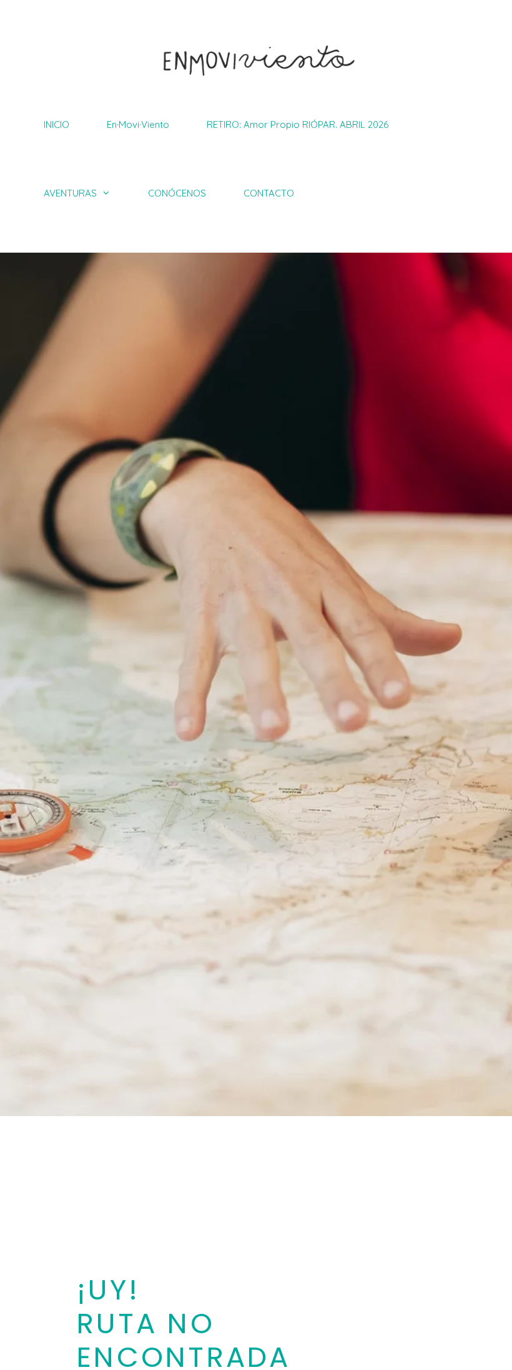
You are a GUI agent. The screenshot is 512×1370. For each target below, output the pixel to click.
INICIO (56, 124)
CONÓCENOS (177, 193)
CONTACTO (269, 193)
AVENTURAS (70, 193)
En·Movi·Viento (138, 124)
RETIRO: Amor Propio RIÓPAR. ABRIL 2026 (297, 124)
